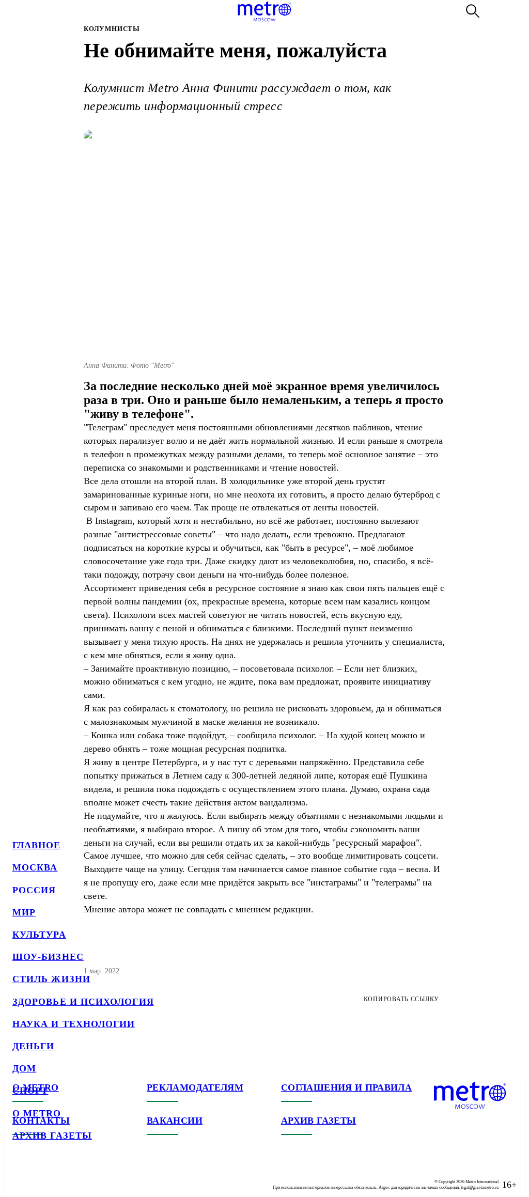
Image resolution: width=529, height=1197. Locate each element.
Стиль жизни (51, 979)
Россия (34, 890)
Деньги (33, 1046)
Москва (34, 867)
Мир (24, 912)
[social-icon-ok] (62, 1176)
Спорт (30, 1090)
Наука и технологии (73, 1024)
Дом (24, 1068)
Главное (36, 845)
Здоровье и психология (83, 1002)
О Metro (36, 1113)
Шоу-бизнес (48, 957)
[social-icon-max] (82, 1176)
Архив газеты (52, 1135)
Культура (39, 934)
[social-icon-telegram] (41, 1176)
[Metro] (264, 11)
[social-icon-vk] (20, 1176)
